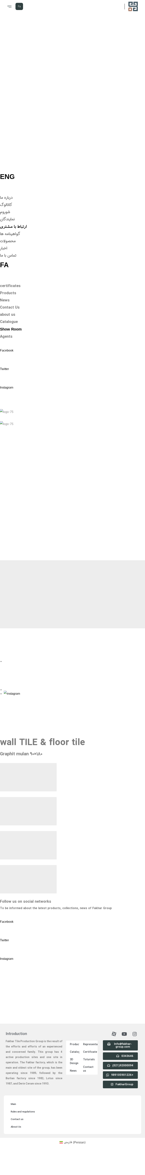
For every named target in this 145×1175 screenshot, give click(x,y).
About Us (16, 1104)
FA (4, 265)
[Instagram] (134, 1011)
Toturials (89, 1037)
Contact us (88, 1046)
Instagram (6, 387)
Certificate (90, 1030)
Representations (90, 1022)
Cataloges (74, 1030)
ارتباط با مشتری (13, 226)
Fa (19, 7)
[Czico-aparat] (114, 1011)
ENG (7, 176)
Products (74, 1022)
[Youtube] (124, 1011)
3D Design (74, 1039)
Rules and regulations (23, 1089)
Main (13, 1082)
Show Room (11, 329)
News (73, 1048)
